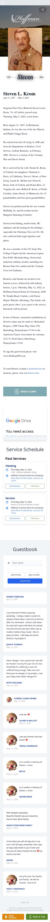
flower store (33, 372)
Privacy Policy (18, 910)
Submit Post (25, 581)
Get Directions (15, 486)
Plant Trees (35, 486)
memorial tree (35, 368)
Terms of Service (32, 910)
